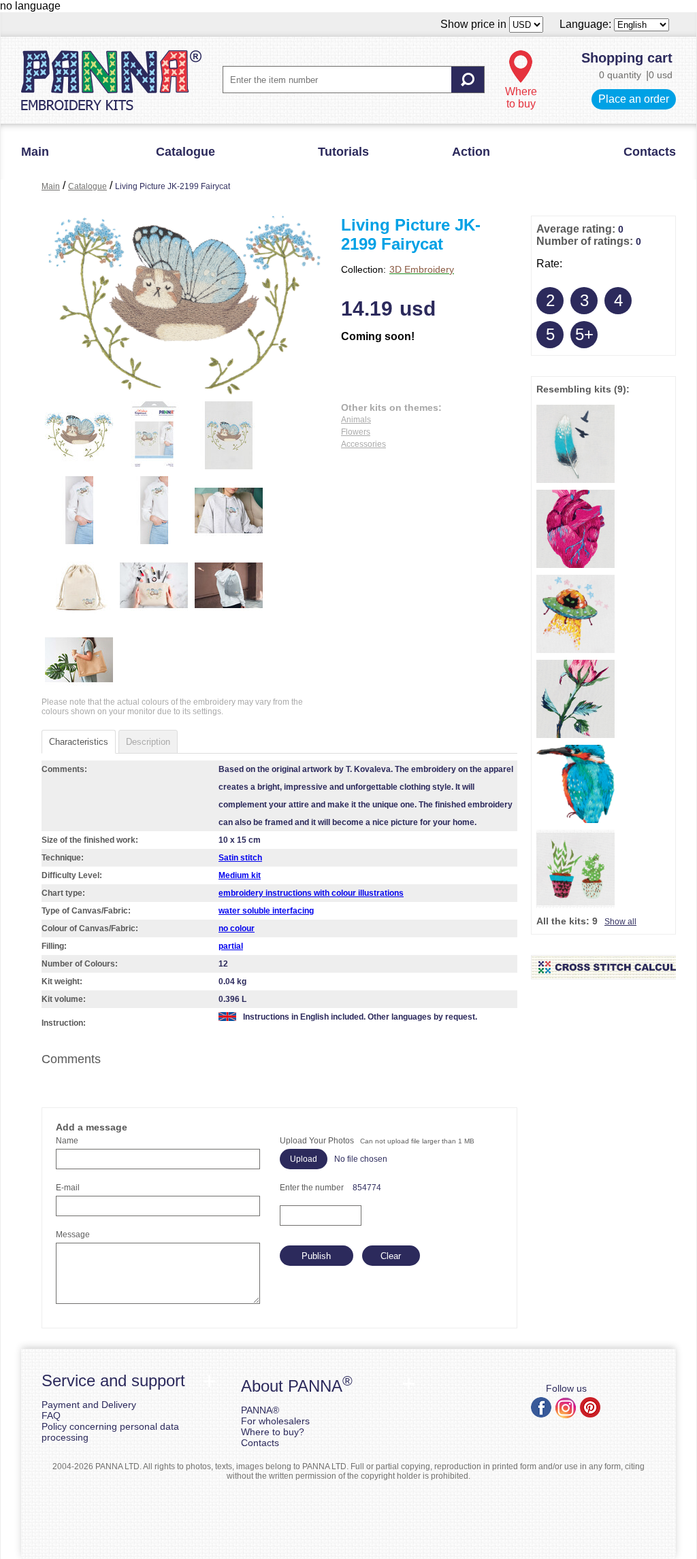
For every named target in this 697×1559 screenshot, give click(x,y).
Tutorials (343, 151)
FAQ (51, 1415)
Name (67, 1140)
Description (148, 742)
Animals (356, 419)
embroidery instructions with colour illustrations (311, 893)
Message (73, 1234)
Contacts (649, 151)
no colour (236, 928)
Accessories (363, 444)
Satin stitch (240, 857)
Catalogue (185, 151)
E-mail (68, 1187)
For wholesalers (275, 1420)
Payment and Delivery (89, 1404)
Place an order (633, 99)
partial (230, 946)
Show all (620, 921)
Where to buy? (272, 1431)
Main (35, 151)
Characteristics (78, 742)
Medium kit (239, 875)
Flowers (355, 432)
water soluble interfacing (266, 911)
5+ (584, 334)
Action (471, 151)
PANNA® (260, 1410)
